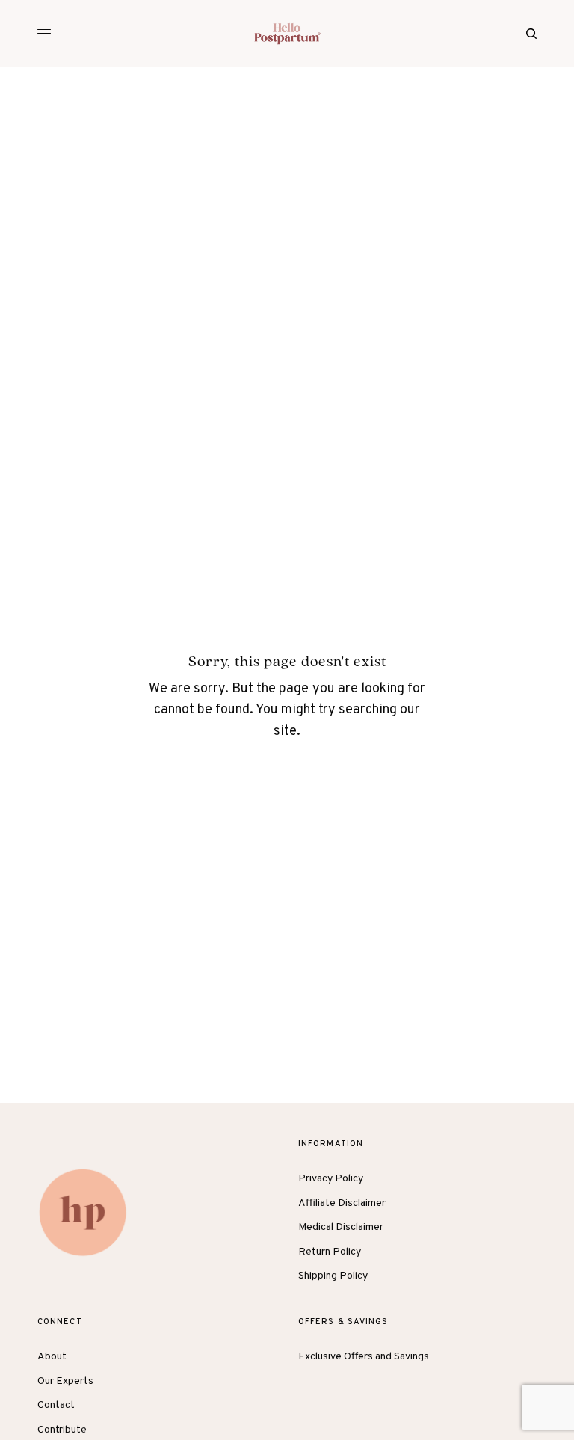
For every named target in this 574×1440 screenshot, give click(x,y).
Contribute (62, 1430)
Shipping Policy (333, 1276)
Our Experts (65, 1381)
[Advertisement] (287, 179)
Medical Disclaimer (340, 1227)
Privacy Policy (330, 1178)
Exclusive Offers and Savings (363, 1356)
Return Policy (329, 1252)
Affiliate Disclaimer (342, 1203)
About (52, 1356)
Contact (56, 1405)
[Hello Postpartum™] (287, 33)
